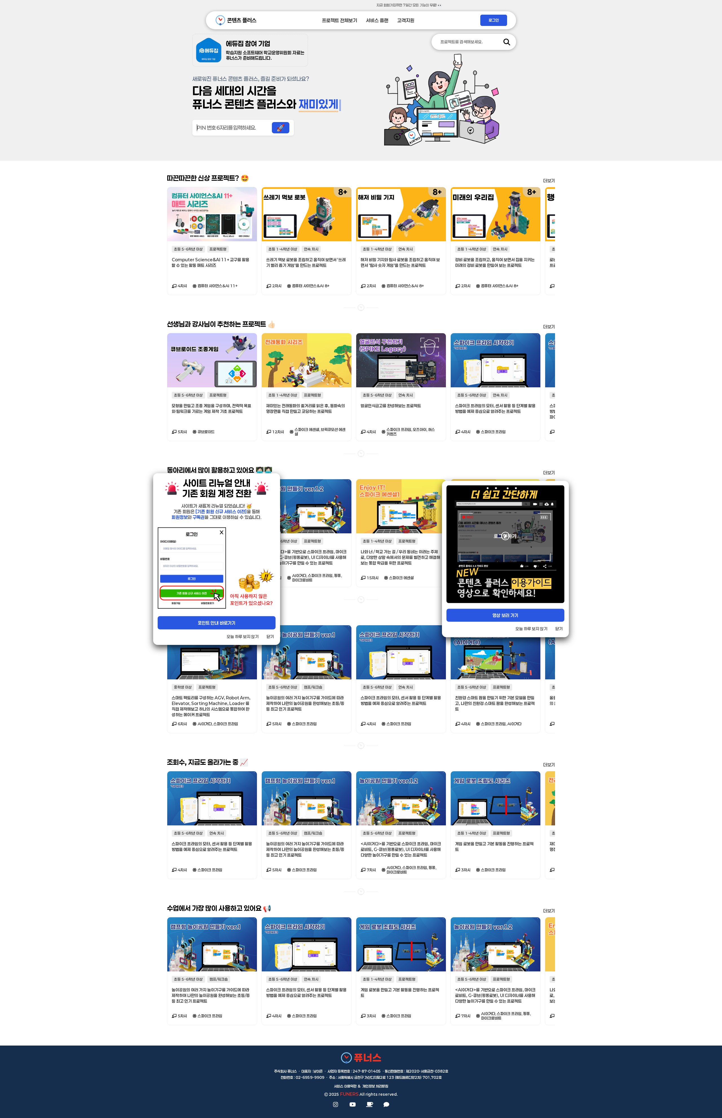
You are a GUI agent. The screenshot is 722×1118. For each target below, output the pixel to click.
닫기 (270, 636)
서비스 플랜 (377, 20)
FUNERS (349, 1094)
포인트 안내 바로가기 (216, 623)
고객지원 (405, 20)
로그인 (494, 20)
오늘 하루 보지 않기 (243, 636)
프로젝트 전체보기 (339, 20)
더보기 (549, 180)
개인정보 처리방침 (375, 1086)
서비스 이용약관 (345, 1086)
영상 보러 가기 (505, 615)
